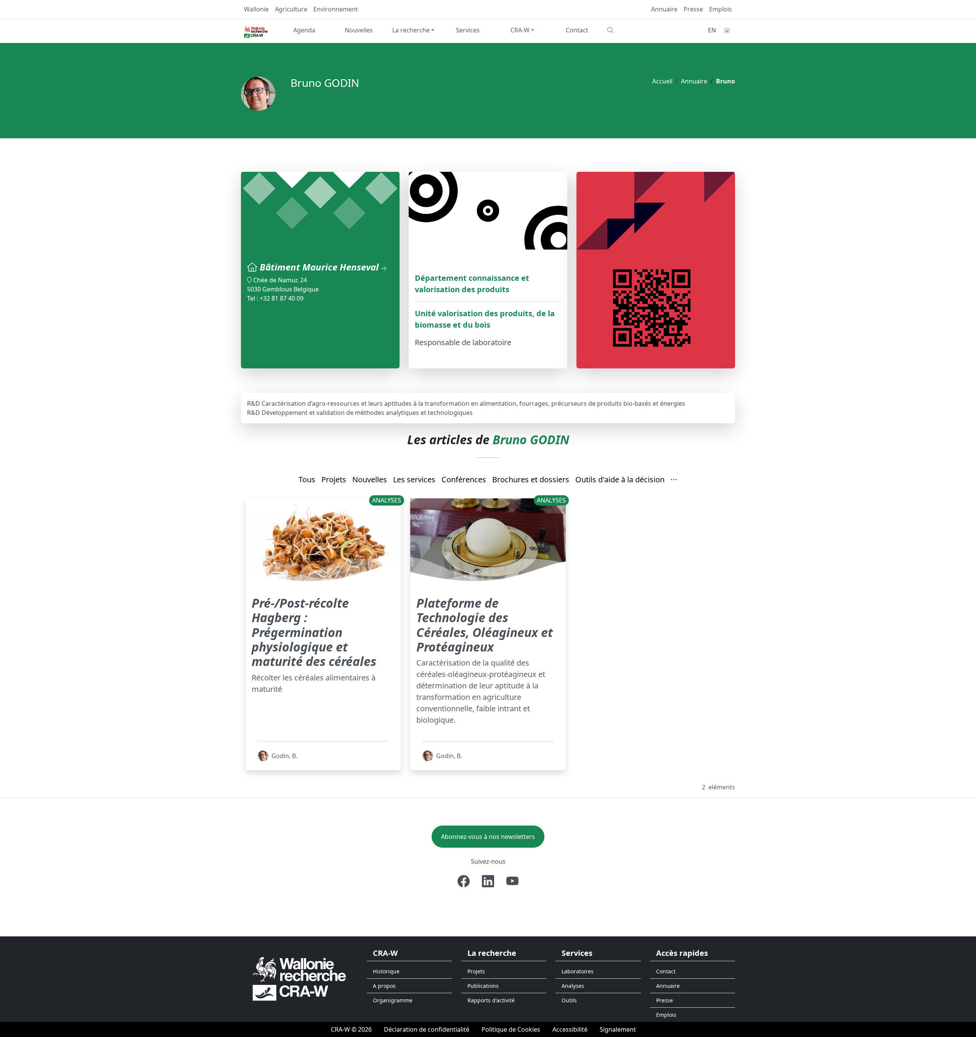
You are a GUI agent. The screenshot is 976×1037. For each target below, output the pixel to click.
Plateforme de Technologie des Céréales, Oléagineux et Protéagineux (484, 625)
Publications (483, 985)
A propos (384, 985)
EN (712, 30)
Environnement (335, 9)
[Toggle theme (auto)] (727, 30)
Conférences (463, 479)
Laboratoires (578, 971)
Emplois (720, 9)
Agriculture (291, 9)
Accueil (662, 81)
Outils (569, 1000)
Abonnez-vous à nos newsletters (488, 836)
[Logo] (299, 978)
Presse (693, 9)
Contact (577, 30)
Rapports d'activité (491, 1000)
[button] (674, 480)
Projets (333, 479)
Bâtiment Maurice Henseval (320, 267)
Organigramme (393, 1000)
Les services (414, 479)
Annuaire (664, 9)
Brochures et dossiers (530, 479)
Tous (307, 479)
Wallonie (256, 9)
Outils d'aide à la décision (620, 479)
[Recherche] (631, 30)
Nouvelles (359, 30)
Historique (386, 971)
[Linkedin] (488, 881)
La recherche (411, 30)
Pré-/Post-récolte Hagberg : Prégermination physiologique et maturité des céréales (314, 632)
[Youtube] (512, 881)
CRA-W (520, 30)
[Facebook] (464, 881)
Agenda (304, 30)
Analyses (573, 985)
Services (468, 30)
